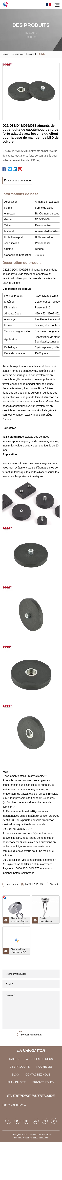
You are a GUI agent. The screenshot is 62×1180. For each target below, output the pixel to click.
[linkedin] (17, 1121)
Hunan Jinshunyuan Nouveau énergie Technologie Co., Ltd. (14, 1106)
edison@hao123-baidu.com (35, 1138)
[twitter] (26, 1121)
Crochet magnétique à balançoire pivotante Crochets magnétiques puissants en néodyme (48, 920)
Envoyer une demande (17, 180)
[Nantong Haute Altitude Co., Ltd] (5, 4)
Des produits (17, 54)
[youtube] (36, 1121)
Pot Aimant (31, 54)
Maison (5, 54)
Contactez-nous (37, 1074)
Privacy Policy (43, 1082)
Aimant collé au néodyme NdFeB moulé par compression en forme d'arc (18, 951)
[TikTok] (54, 1121)
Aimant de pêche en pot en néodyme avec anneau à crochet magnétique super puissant (19, 920)
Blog (15, 1074)
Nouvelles (44, 1066)
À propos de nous (39, 1059)
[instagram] (45, 1121)
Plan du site (16, 1082)
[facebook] (8, 1121)
